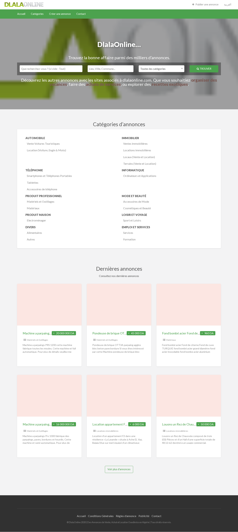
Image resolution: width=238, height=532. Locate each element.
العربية (227, 4)
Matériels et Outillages (40, 201)
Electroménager (36, 220)
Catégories (37, 13)
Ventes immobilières (135, 143)
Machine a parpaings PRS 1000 (43, 424)
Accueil (21, 13)
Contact (81, 13)
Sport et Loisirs (132, 220)
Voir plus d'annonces (119, 469)
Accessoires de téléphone (42, 189)
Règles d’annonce (126, 516)
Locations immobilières (137, 150)
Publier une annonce (206, 4)
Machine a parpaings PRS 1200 (43, 333)
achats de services (103, 84)
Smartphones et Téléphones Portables (49, 175)
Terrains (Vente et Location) (139, 163)
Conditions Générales (101, 516)
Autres (31, 239)
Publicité (144, 516)
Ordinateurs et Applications (139, 175)
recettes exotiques (170, 84)
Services (128, 232)
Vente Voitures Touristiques (43, 143)
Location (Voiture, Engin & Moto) (46, 150)
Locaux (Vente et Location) (139, 157)
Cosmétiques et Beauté (137, 208)
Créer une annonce (60, 13)
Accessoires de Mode (136, 201)
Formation (129, 239)
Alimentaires (34, 232)
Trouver (205, 68)
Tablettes (32, 182)
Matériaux (33, 208)
